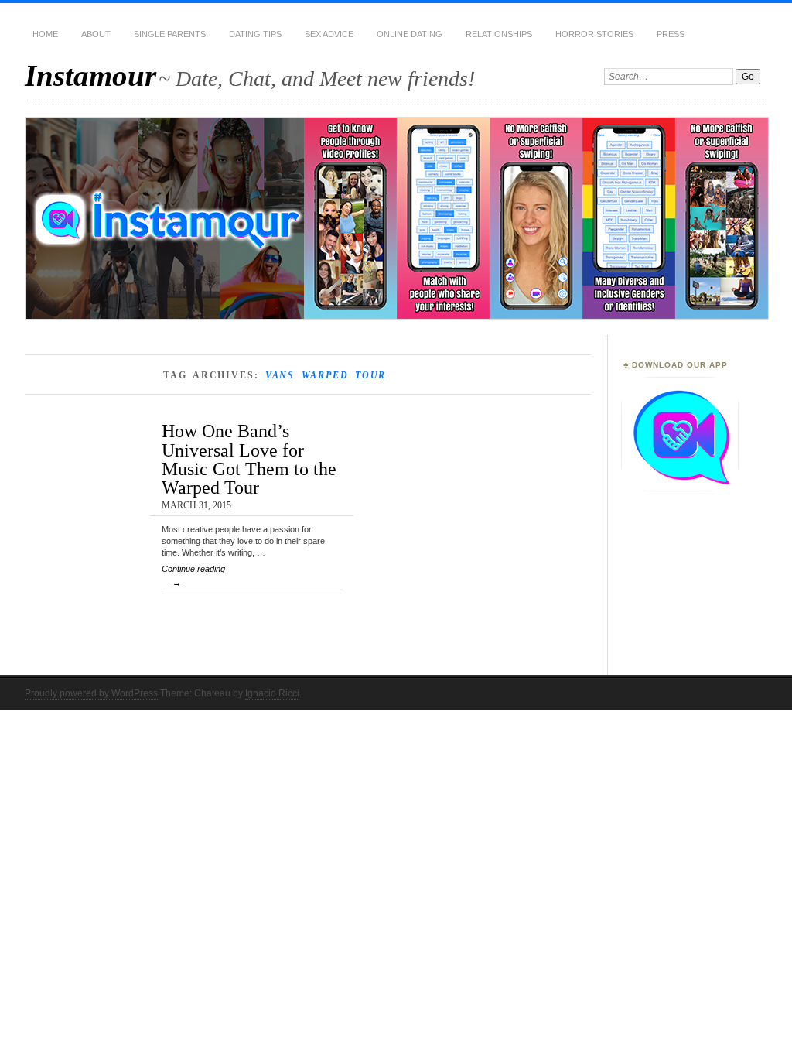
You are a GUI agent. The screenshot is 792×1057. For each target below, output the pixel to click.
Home (45, 34)
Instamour (90, 75)
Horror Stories (594, 34)
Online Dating (409, 34)
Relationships (499, 34)
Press (670, 34)
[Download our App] (680, 491)
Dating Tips (255, 34)
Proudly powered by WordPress (91, 693)
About (96, 34)
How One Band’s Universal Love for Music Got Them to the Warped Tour (249, 459)
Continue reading (193, 575)
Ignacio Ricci (272, 693)
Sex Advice (329, 34)
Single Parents (170, 34)
